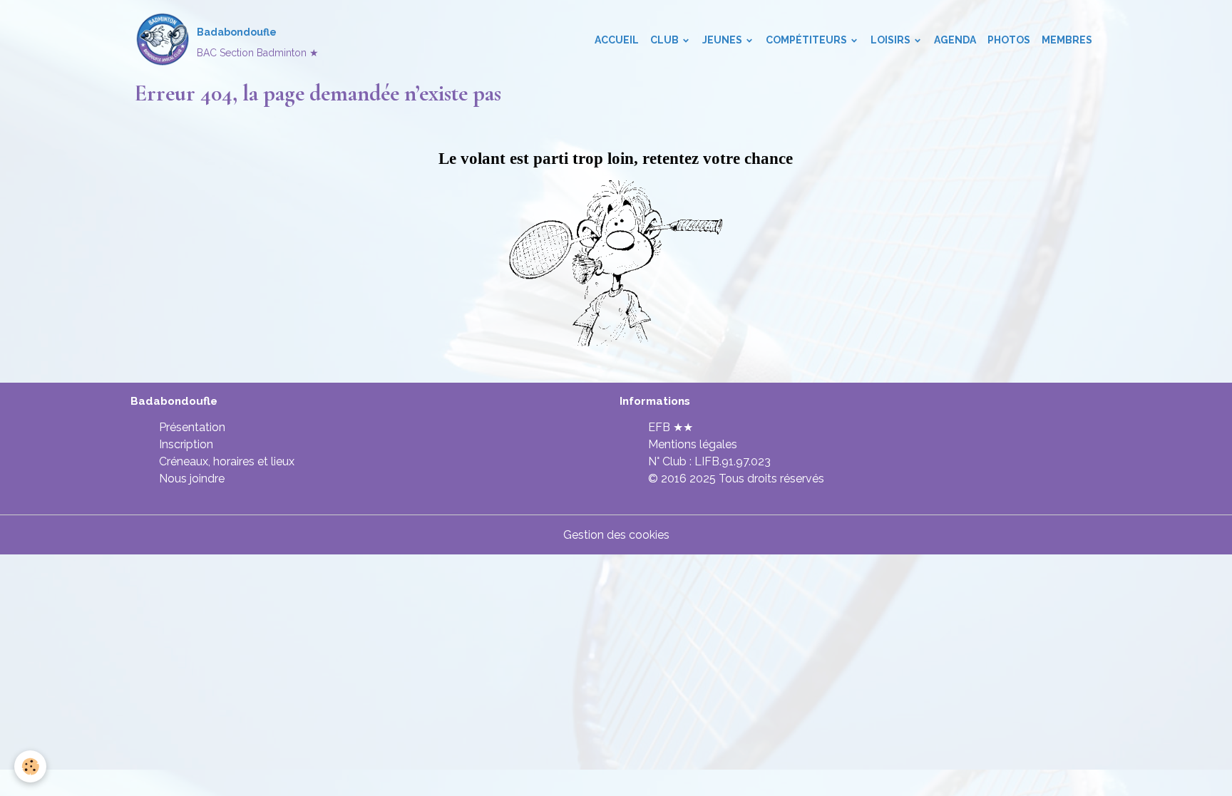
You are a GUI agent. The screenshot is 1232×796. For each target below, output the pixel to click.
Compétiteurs (807, 40)
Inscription (186, 444)
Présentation (192, 427)
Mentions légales (692, 444)
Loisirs (892, 40)
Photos (1008, 40)
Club (665, 40)
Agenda (955, 40)
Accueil (617, 40)
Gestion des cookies (616, 535)
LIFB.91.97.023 (732, 461)
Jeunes (723, 40)
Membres (1067, 40)
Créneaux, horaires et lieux (226, 461)
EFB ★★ (670, 427)
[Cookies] (30, 766)
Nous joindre (192, 478)
